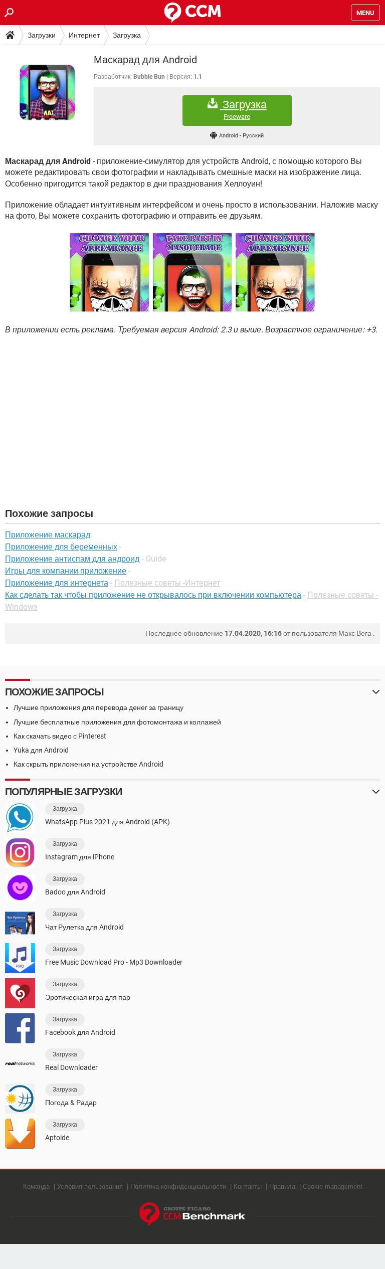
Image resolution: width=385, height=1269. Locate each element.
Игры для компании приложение (65, 571)
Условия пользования (90, 1186)
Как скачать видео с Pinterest (60, 736)
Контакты (248, 1186)
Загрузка (127, 35)
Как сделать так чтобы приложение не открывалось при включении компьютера (153, 595)
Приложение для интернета (56, 583)
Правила (282, 1186)
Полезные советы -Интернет (167, 583)
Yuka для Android (41, 750)
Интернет (84, 35)
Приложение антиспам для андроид (72, 559)
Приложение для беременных (61, 547)
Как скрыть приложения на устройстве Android (88, 764)
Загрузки (42, 35)
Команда (36, 1186)
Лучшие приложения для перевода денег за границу (98, 707)
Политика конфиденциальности (178, 1186)
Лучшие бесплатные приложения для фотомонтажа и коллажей (117, 722)
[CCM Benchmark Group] (192, 1214)
